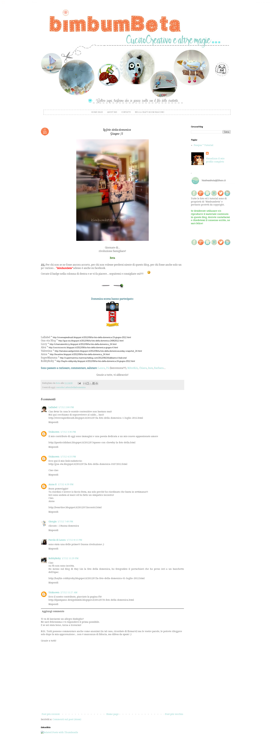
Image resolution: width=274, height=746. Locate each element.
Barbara (159, 368)
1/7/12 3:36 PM (68, 432)
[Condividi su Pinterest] (96, 383)
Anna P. (53, 484)
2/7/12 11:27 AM (68, 592)
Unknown (54, 432)
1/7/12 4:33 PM (68, 456)
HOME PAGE (97, 112)
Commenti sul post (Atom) (67, 719)
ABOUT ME (112, 112)
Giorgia (53, 521)
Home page (112, 714)
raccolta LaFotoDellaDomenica (70, 387)
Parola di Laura (57, 540)
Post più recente (51, 714)
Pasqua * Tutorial (203, 145)
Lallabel (53, 407)
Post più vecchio (174, 714)
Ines (150, 368)
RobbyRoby (55, 558)
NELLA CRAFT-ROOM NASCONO (149, 112)
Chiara (143, 368)
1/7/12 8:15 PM (74, 540)
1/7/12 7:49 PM (65, 521)
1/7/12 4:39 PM (65, 484)
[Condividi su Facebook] (93, 383)
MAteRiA (132, 368)
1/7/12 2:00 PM (66, 407)
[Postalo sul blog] (87, 383)
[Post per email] (79, 383)
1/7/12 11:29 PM (70, 558)
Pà (107, 368)
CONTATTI (126, 112)
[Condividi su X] (90, 383)
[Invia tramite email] (84, 383)
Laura (101, 368)
